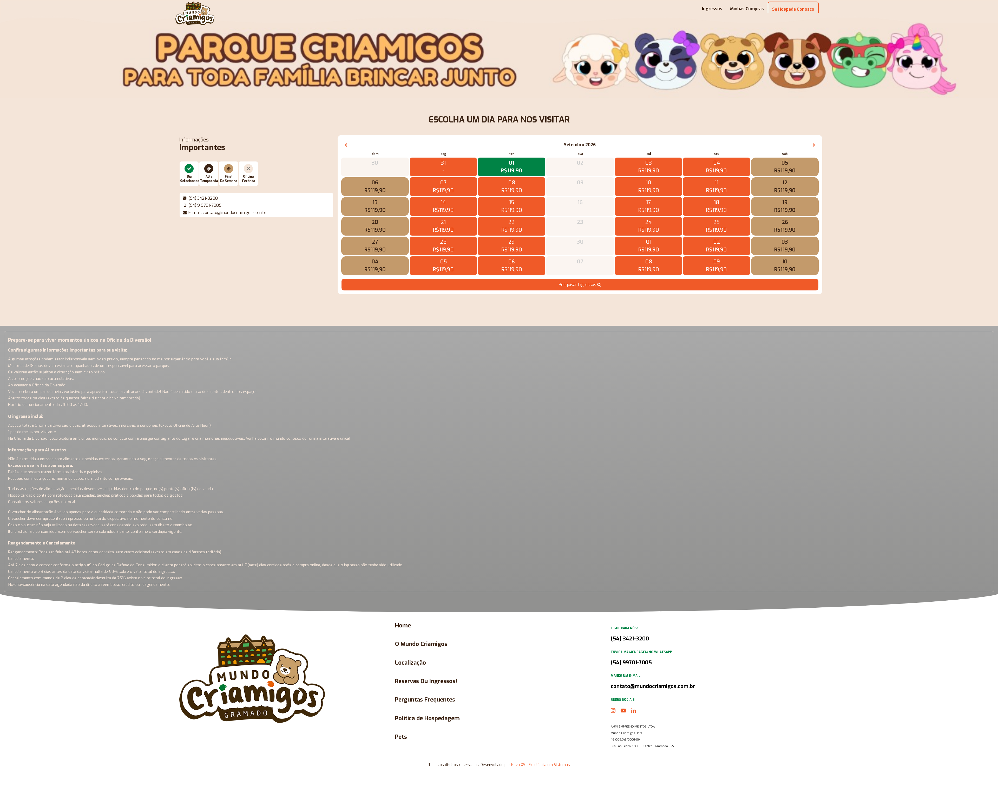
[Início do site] (194, 13)
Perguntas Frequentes (425, 699)
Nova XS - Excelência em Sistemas (540, 764)
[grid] (580, 207)
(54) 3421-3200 (630, 638)
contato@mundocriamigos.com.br (653, 686)
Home (403, 625)
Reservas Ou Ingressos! (426, 681)
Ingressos (712, 8)
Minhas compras (747, 8)
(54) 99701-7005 (631, 662)
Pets (401, 737)
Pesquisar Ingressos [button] (578, 284)
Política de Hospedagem (427, 718)
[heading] (580, 144)
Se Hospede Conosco (793, 9)
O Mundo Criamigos (421, 644)
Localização (410, 662)
